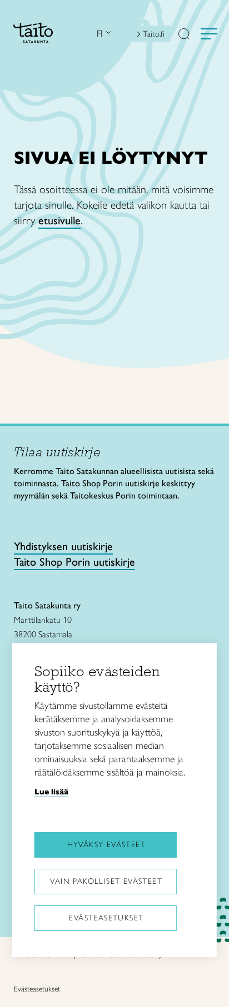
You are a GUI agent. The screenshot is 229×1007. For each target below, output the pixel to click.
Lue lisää (51, 792)
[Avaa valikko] (209, 34)
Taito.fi (154, 34)
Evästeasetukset (106, 918)
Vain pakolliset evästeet (106, 881)
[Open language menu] (107, 33)
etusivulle (59, 220)
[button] (184, 35)
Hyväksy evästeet (106, 844)
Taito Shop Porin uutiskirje (74, 561)
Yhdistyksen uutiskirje (63, 546)
